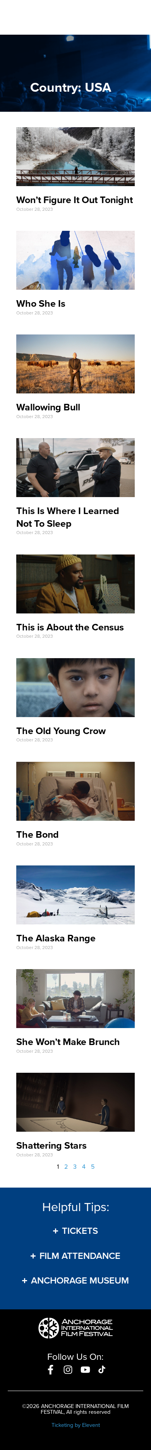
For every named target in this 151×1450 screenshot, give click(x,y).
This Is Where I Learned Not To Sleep (67, 517)
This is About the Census (70, 627)
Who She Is (40, 303)
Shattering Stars (51, 1145)
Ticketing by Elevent (75, 1425)
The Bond (37, 834)
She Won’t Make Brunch (68, 1042)
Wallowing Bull (48, 407)
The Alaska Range (56, 938)
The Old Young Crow (61, 731)
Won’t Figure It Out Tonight (74, 200)
